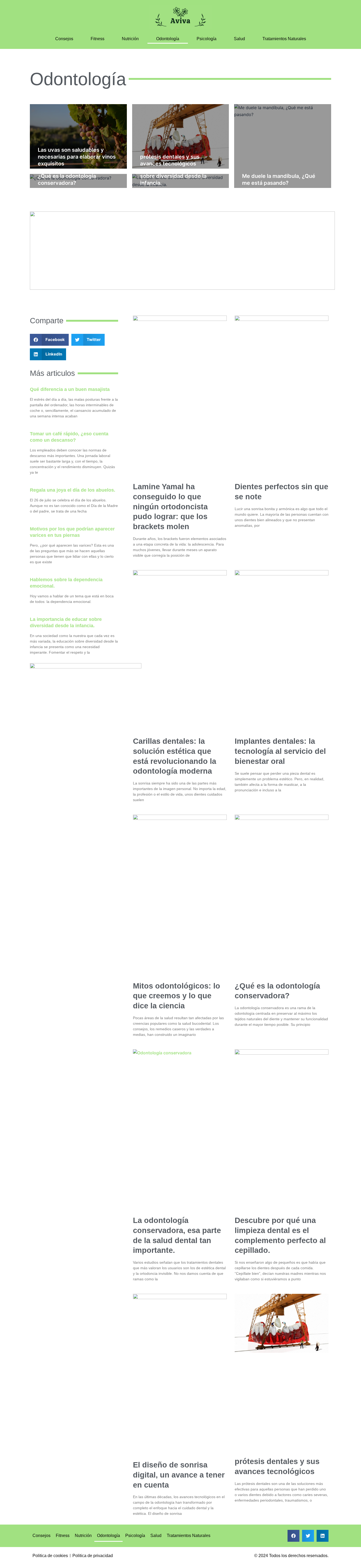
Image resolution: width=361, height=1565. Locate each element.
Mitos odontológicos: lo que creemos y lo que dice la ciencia (176, 996)
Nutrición (130, 38)
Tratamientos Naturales (284, 38)
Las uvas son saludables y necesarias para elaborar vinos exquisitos (77, 157)
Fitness (97, 38)
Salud (239, 38)
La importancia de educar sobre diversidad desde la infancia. (173, 176)
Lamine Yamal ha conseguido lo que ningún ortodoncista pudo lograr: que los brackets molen (170, 506)
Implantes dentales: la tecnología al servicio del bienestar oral (280, 751)
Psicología (206, 38)
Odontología (167, 38)
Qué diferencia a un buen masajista (70, 389)
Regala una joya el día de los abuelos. (72, 490)
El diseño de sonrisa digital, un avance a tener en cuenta (179, 1475)
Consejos (64, 38)
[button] (49, 340)
